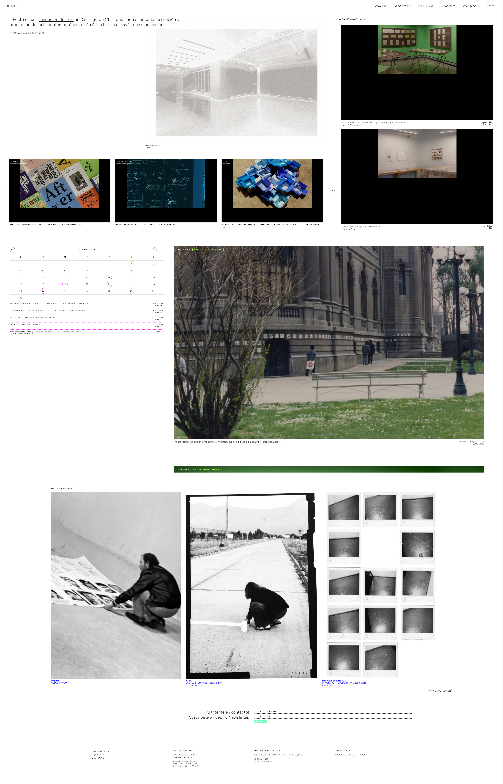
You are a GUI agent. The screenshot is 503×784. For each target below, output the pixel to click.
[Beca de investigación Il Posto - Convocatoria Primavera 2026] (166, 191)
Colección (381, 6)
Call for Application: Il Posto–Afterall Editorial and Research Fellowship (45, 225)
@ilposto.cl (99, 755)
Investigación (426, 6)
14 (109, 277)
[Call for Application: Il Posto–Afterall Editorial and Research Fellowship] (59, 191)
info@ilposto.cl (100, 751)
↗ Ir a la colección (439, 691)
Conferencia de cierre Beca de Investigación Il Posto (32, 318)
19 (65, 284)
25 (43, 291)
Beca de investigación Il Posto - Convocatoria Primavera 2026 (145, 225)
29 (131, 291)
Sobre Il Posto (471, 6)
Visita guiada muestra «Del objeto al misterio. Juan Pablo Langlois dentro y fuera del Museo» (48, 311)
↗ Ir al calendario (21, 333)
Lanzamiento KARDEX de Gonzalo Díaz (25, 325)
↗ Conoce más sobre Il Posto (27, 33)
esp (493, 5)
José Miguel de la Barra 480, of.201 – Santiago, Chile (278, 755)
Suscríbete (260, 721)
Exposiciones (402, 6)
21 (109, 284)
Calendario (448, 6)
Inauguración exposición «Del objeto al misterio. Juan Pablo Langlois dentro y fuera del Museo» (227, 441)
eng (489, 5)
